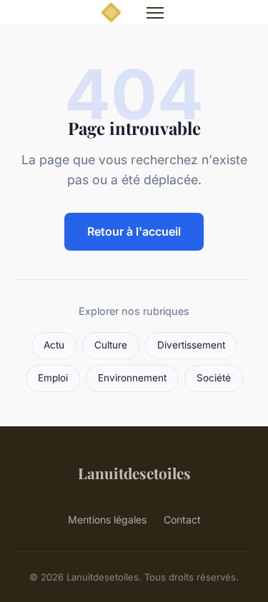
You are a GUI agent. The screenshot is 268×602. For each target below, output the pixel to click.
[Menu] (155, 12)
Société (214, 377)
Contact (182, 519)
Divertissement (191, 345)
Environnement (132, 377)
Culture (110, 345)
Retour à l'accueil (134, 231)
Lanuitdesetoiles (134, 473)
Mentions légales (107, 519)
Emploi (53, 377)
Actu (54, 345)
